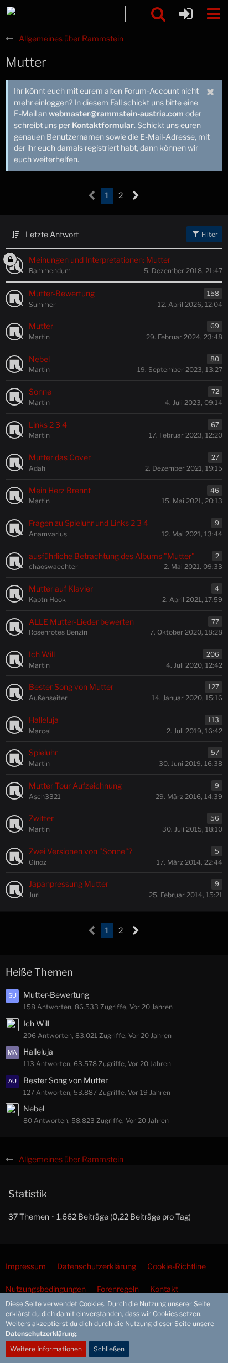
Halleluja (38, 1051)
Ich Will (36, 1023)
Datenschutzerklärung (41, 1333)
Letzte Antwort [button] (52, 234)
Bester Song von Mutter (65, 1080)
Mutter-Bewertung (56, 994)
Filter (209, 234)
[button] (214, 14)
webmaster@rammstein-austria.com (116, 113)
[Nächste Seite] (136, 196)
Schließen (109, 1349)
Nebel (33, 1108)
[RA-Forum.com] (65, 14)
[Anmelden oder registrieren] (186, 14)
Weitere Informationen (46, 1349)
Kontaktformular (103, 125)
